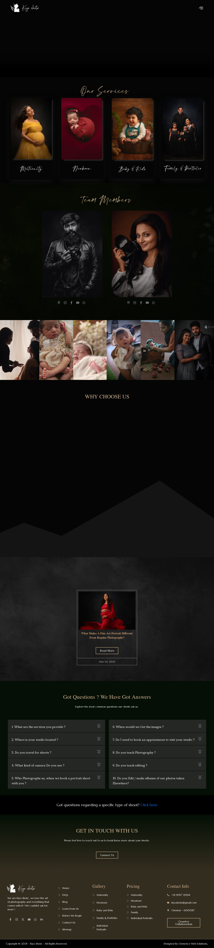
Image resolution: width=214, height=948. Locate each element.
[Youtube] (29, 919)
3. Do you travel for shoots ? (31, 753)
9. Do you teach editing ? (130, 765)
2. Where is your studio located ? (35, 740)
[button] (56, 726)
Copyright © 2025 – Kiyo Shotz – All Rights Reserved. (36, 943)
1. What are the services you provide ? (38, 727)
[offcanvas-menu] (201, 8)
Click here (149, 805)
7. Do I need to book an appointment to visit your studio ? (154, 740)
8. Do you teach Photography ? (134, 753)
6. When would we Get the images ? (138, 727)
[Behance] (41, 919)
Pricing (133, 886)
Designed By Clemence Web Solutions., (186, 943)
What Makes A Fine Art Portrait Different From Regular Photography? (107, 635)
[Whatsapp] (35, 919)
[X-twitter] (23, 919)
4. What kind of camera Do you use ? (38, 765)
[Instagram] (16, 919)
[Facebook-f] (10, 919)
